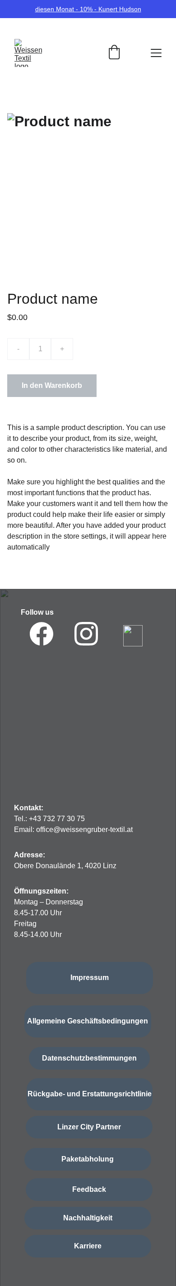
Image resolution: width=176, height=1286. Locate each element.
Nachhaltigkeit (87, 1218)
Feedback (89, 1189)
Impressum (89, 977)
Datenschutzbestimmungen (89, 1058)
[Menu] (156, 53)
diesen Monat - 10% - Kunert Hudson (88, 9)
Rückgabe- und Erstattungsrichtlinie (90, 1094)
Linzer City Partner (89, 1127)
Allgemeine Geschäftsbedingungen (87, 1021)
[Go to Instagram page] (86, 633)
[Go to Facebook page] (41, 633)
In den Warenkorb (52, 385)
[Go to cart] (114, 53)
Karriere (88, 1246)
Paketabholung (87, 1159)
